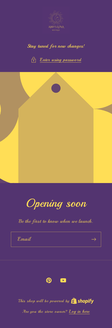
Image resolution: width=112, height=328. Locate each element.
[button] (56, 60)
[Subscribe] (93, 239)
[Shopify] (82, 301)
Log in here (79, 311)
